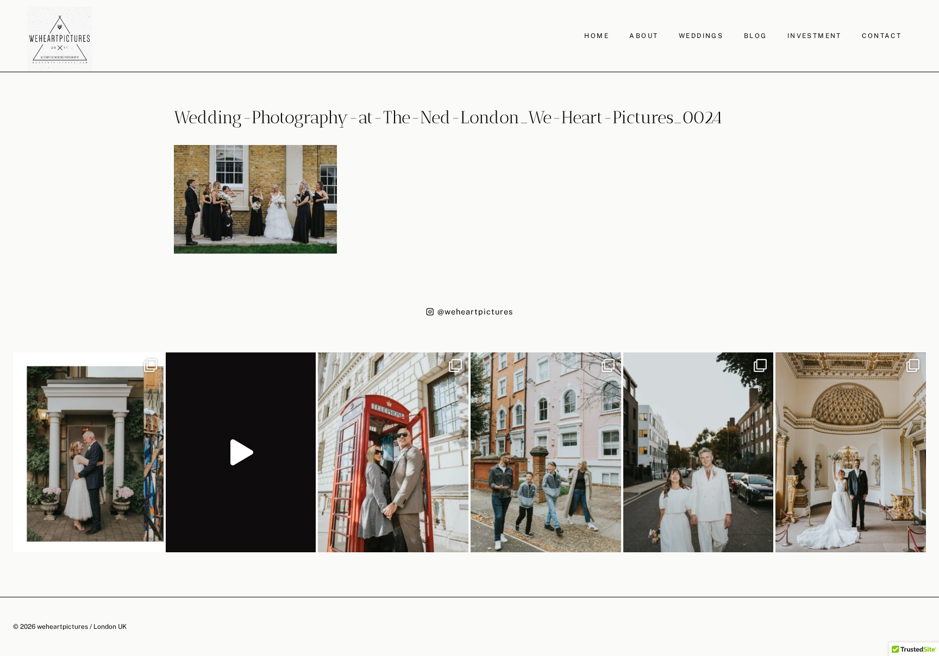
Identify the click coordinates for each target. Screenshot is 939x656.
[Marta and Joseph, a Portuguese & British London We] (698, 452)
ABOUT (643, 36)
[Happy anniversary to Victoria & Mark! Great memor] (88, 452)
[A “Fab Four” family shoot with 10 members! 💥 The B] (546, 452)
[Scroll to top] (929, 569)
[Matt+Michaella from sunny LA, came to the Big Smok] (850, 452)
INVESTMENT (814, 36)
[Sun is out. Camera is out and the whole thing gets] (393, 452)
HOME (596, 36)
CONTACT (882, 36)
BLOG (755, 36)
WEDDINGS (701, 36)
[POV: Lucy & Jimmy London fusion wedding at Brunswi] (241, 452)
